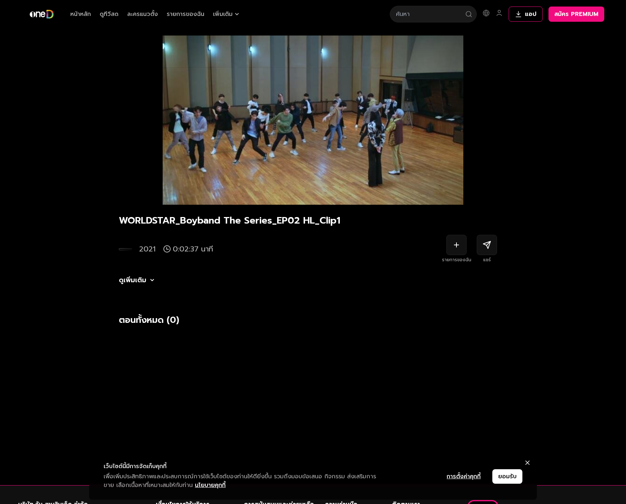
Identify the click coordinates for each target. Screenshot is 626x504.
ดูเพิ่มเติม (132, 280)
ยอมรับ (507, 476)
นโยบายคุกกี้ (210, 485)
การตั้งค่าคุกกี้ (464, 476)
